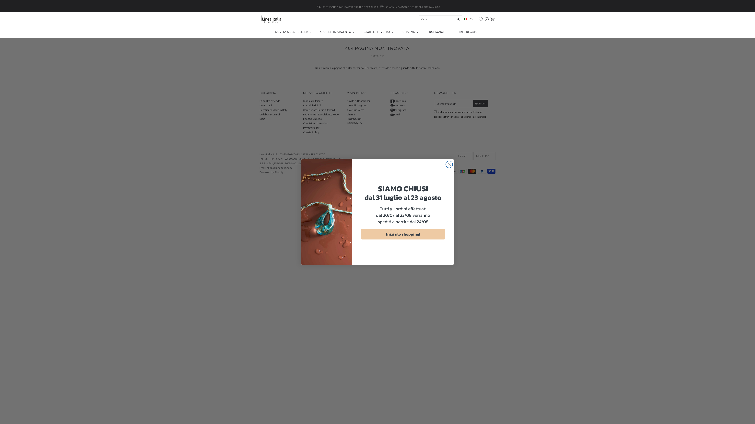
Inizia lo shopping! (403, 234)
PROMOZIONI (437, 32)
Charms (408, 32)
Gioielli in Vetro (377, 32)
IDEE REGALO (468, 32)
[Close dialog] (449, 164)
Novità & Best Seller (291, 32)
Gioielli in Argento (335, 32)
